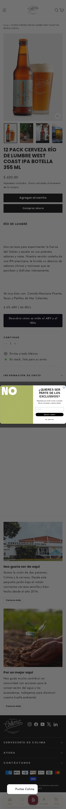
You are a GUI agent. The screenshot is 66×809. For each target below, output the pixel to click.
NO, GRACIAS (49, 419)
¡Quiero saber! (49, 414)
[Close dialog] (64, 387)
